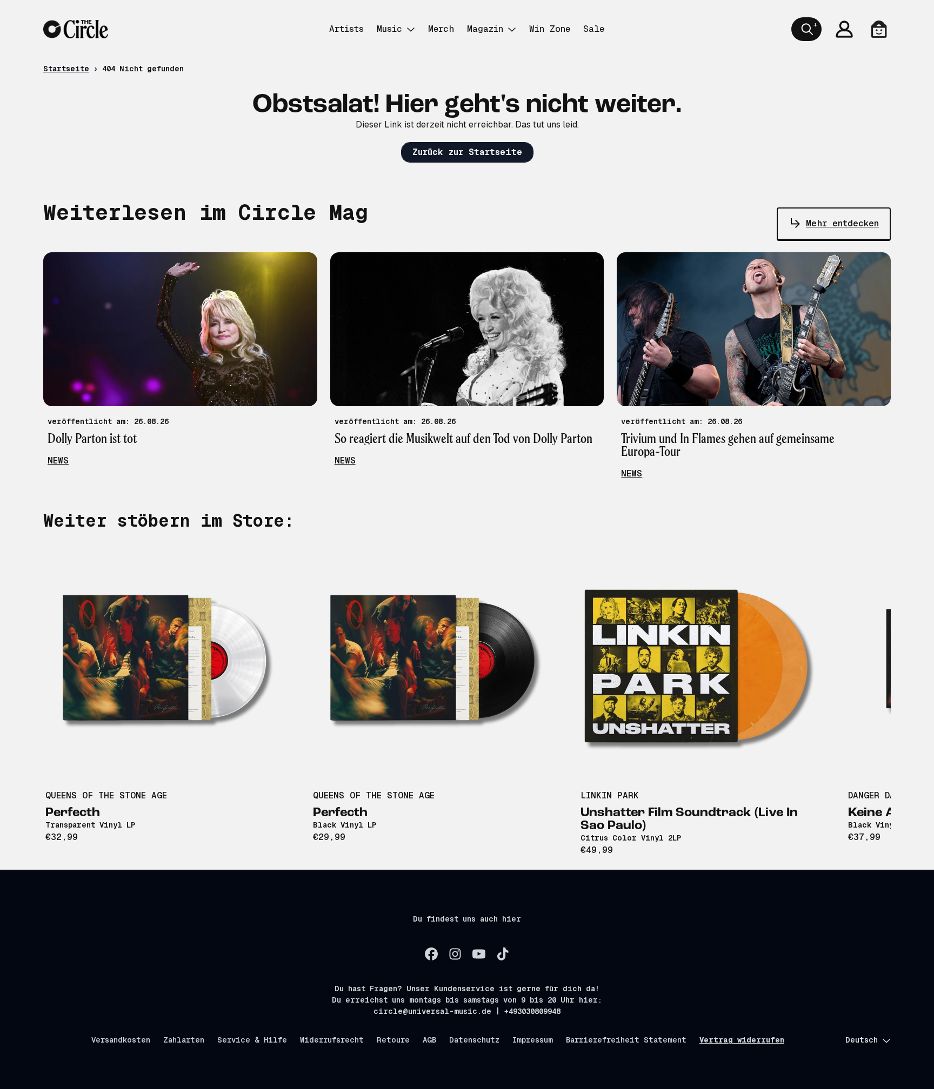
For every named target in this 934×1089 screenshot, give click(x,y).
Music (389, 29)
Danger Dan (874, 795)
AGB (429, 1040)
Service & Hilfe (252, 1040)
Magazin (485, 29)
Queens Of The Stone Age (106, 795)
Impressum (532, 1040)
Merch (441, 29)
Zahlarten (183, 1040)
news (58, 460)
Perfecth (72, 812)
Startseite (66, 68)
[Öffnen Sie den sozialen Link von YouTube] (479, 954)
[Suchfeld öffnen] (806, 29)
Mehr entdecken (842, 223)
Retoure (393, 1040)
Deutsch (861, 1040)
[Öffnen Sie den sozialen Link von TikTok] (503, 954)
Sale (593, 29)
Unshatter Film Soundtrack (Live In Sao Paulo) (689, 819)
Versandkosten (120, 1040)
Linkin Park (610, 795)
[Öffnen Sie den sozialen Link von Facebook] (431, 954)
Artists (346, 29)
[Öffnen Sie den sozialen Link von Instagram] (455, 954)
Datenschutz (474, 1040)
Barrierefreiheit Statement (626, 1040)
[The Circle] (75, 29)
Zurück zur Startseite (467, 152)
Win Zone (549, 29)
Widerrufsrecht (332, 1040)
